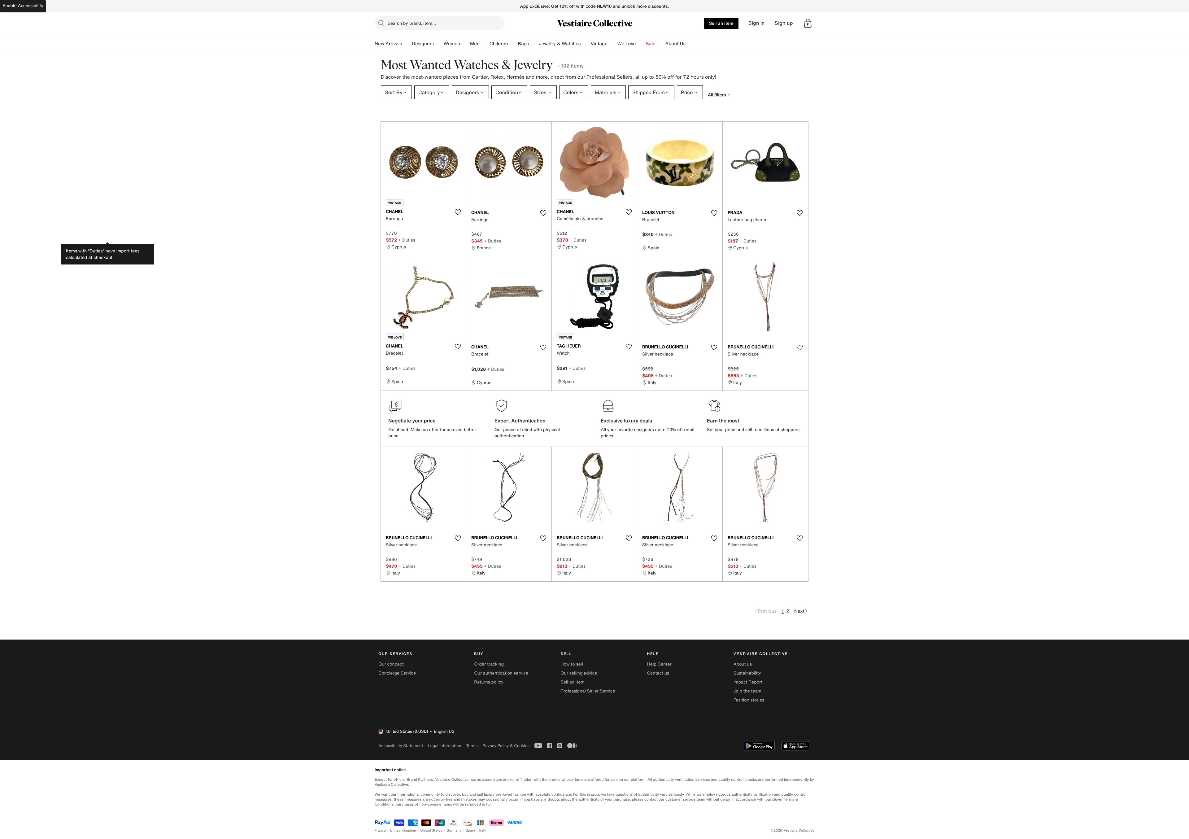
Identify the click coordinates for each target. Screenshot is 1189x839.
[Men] (484, 43)
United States (431, 830)
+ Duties (406, 240)
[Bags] (533, 43)
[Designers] (438, 43)
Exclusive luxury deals (626, 420)
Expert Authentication (520, 420)
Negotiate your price (412, 420)
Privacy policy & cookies (505, 746)
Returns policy (488, 682)
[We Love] (640, 43)
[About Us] (690, 43)
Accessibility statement (400, 746)
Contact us (658, 673)
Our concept (391, 664)
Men (475, 43)
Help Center (659, 664)
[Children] (512, 43)
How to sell (571, 664)
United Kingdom (403, 830)
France (380, 830)
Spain (470, 830)
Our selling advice (578, 673)
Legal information (444, 746)
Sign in (756, 23)
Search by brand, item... (412, 23)
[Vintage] (612, 43)
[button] (808, 23)
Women (452, 43)
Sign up (784, 23)
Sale (650, 43)
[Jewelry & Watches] (585, 43)
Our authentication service (501, 673)
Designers (423, 43)
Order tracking (489, 664)
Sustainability (747, 673)
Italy (482, 830)
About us (743, 664)
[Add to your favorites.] (457, 212)
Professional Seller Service (587, 691)
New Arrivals (388, 43)
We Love (626, 43)
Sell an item (721, 23)
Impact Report (748, 682)
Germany (453, 830)
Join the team (747, 691)
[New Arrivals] (406, 43)
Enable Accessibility (22, 5)
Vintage (598, 43)
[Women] (465, 43)
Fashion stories (749, 700)
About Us (675, 43)
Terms (471, 746)
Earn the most (723, 420)
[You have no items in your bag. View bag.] (808, 23)
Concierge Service (397, 673)
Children (499, 43)
